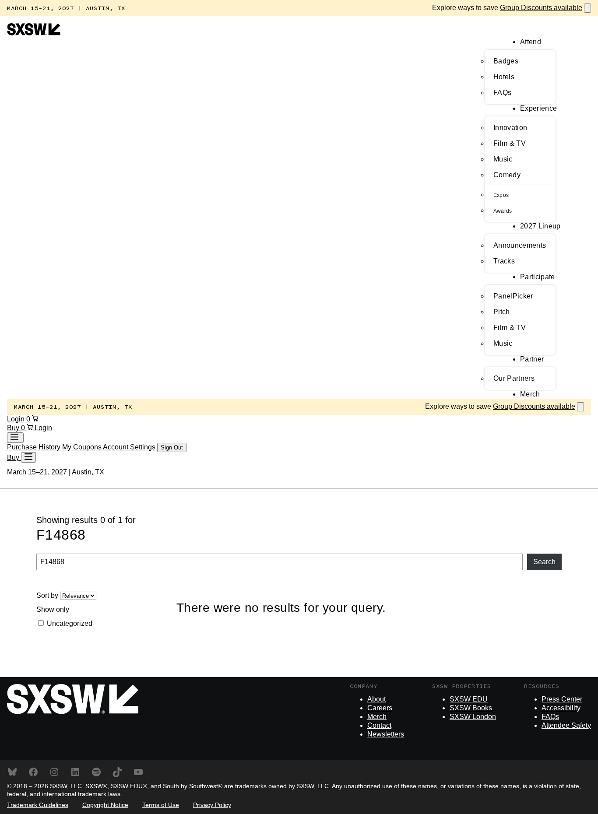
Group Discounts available (541, 7)
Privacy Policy (212, 804)
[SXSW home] (33, 33)
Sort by (48, 595)
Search (544, 561)
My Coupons (82, 447)
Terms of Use (160, 804)
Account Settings (130, 447)
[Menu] (28, 457)
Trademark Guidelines (37, 804)
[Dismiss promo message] (587, 8)
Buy (14, 428)
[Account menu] (15, 437)
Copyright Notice (105, 804)
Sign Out (172, 447)
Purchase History (34, 447)
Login (16, 419)
